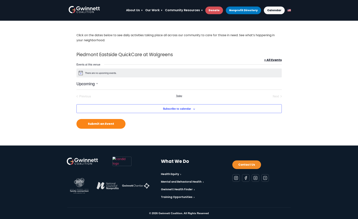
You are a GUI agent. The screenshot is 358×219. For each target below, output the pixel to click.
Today (179, 95)
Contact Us (246, 165)
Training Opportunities (178, 197)
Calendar (274, 10)
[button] (100, 124)
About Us (133, 10)
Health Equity (171, 174)
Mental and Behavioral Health (182, 181)
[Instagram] (236, 178)
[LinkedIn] (255, 178)
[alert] (179, 72)
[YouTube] (265, 178)
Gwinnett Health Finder (178, 189)
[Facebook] (245, 178)
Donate (214, 10)
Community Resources (182, 10)
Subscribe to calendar (177, 108)
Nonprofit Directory (243, 10)
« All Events (273, 60)
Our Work (152, 10)
